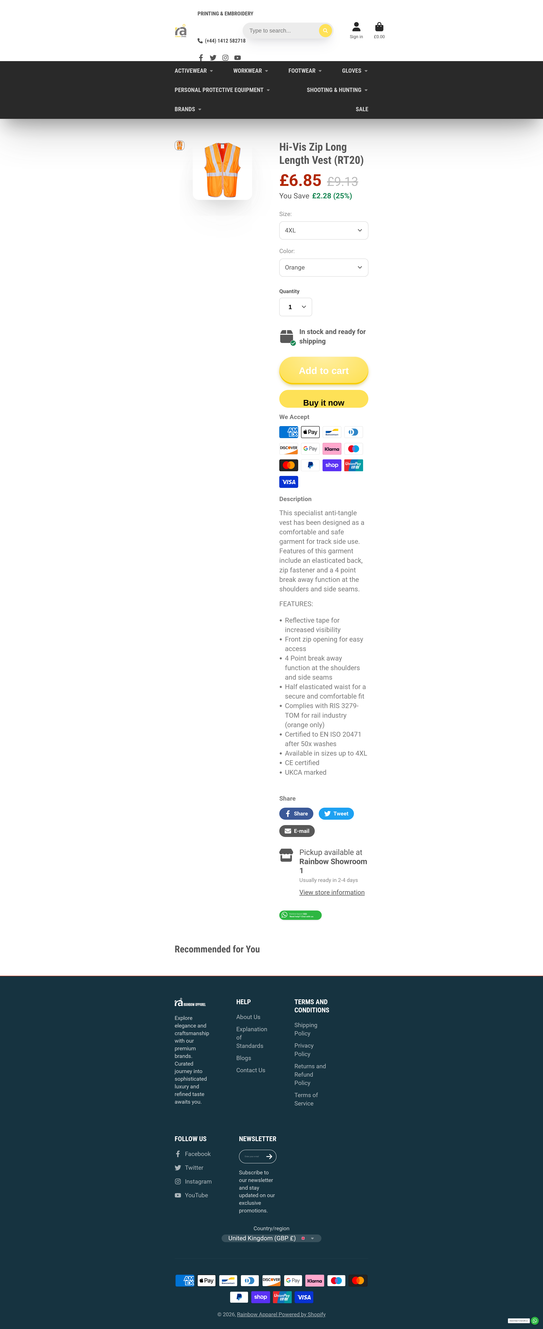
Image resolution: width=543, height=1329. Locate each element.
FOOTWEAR (301, 70)
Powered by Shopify (302, 1314)
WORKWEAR (247, 70)
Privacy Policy (304, 1049)
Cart (379, 30)
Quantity (289, 291)
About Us (248, 1017)
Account (356, 30)
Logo (181, 30)
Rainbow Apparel (258, 1314)
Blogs (243, 1058)
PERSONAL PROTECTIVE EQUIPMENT (219, 89)
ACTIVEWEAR (191, 70)
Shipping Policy (305, 1029)
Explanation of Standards (251, 1037)
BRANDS (185, 109)
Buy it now (323, 402)
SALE (362, 109)
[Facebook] (201, 57)
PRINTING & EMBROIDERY (225, 13)
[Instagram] (225, 57)
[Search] (325, 30)
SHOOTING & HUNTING (334, 89)
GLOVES (351, 70)
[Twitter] (213, 57)
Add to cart (324, 370)
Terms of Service (306, 1099)
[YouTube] (237, 57)
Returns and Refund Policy (310, 1074)
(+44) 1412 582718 (225, 40)
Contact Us (250, 1070)
